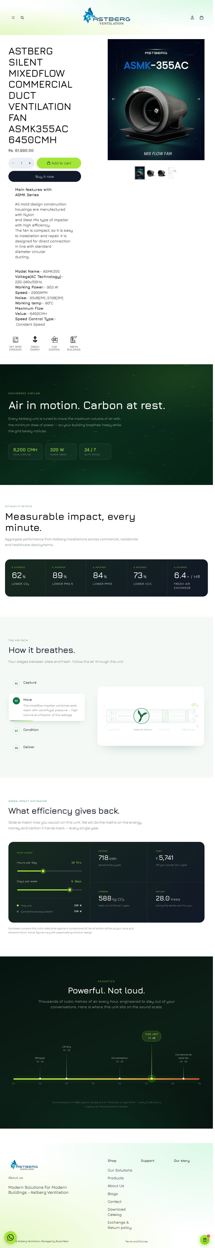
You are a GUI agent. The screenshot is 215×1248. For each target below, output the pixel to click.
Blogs (113, 1193)
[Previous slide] (112, 99)
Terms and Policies (136, 1241)
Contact (114, 1201)
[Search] (22, 17)
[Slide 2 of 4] (150, 173)
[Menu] (13, 17)
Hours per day (27, 862)
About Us (116, 1185)
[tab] (46, 683)
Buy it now (44, 176)
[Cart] (201, 17)
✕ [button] (208, 1236)
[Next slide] (200, 99)
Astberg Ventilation (29, 1241)
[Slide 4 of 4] (172, 173)
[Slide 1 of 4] (139, 173)
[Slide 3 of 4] (161, 173)
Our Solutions (120, 1170)
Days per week (27, 881)
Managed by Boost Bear (55, 1241)
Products (116, 1178)
